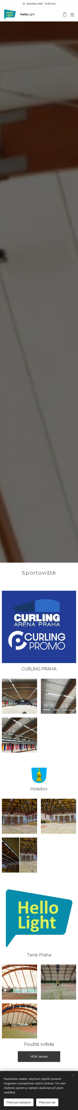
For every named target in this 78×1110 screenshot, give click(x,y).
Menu (72, 14)
